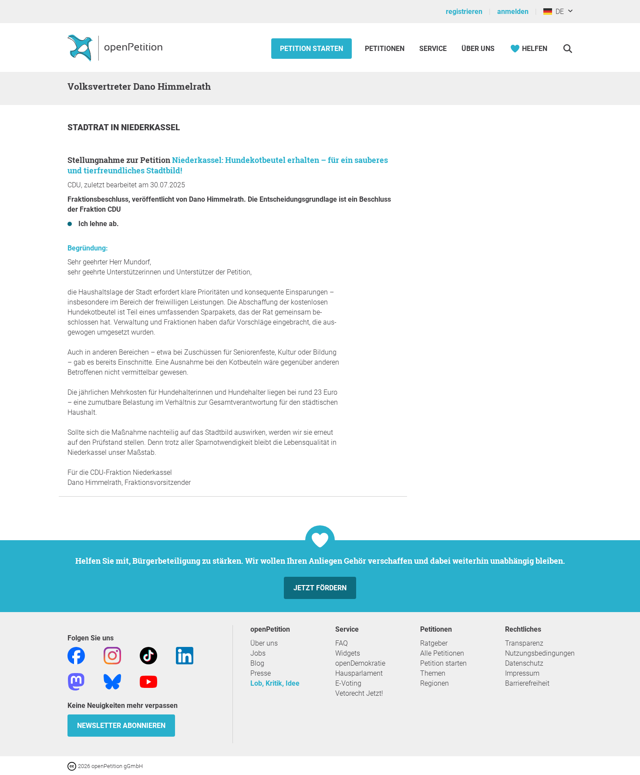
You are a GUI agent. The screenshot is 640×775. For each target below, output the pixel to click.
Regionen (434, 683)
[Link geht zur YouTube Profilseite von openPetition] (148, 681)
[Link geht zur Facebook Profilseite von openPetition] (76, 655)
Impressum (522, 673)
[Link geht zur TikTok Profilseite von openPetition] (148, 655)
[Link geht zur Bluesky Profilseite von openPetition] (112, 681)
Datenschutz (524, 663)
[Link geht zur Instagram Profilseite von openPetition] (112, 655)
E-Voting (348, 683)
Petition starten (311, 48)
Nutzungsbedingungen (540, 653)
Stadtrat (89, 127)
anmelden (513, 11)
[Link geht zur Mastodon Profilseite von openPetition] (76, 681)
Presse (260, 673)
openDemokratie (360, 663)
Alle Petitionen (442, 653)
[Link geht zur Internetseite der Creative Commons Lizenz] (72, 765)
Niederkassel (150, 127)
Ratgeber (434, 643)
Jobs (258, 653)
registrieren (464, 11)
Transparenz (524, 643)
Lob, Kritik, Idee (275, 683)
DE (558, 11)
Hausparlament (359, 673)
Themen (432, 673)
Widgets (347, 653)
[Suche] (567, 49)
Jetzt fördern (320, 588)
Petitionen (385, 48)
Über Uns (478, 48)
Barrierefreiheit (527, 683)
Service (433, 48)
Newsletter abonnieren (121, 725)
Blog (257, 663)
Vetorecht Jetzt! (359, 693)
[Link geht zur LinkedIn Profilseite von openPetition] (184, 655)
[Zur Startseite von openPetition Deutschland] (116, 47)
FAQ (341, 643)
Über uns (264, 643)
